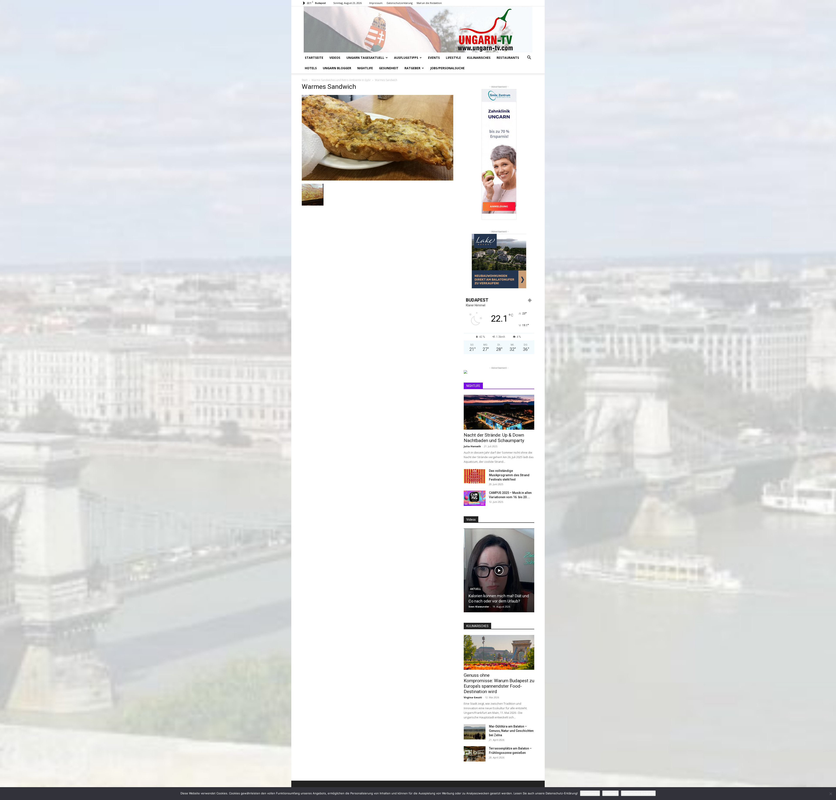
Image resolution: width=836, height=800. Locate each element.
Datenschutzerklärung (400, 3)
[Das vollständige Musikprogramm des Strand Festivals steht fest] (474, 476)
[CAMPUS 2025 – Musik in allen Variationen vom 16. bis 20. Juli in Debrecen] (474, 498)
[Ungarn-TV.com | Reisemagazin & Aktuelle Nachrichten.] (418, 29)
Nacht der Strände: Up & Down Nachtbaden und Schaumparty (494, 437)
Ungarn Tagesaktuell (365, 58)
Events (434, 58)
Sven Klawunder (479, 606)
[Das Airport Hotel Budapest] (499, 570)
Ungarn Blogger (337, 68)
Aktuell (475, 594)
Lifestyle (453, 58)
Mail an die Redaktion (429, 3)
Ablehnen (610, 793)
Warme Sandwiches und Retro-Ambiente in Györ (341, 80)
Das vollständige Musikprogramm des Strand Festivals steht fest (509, 475)
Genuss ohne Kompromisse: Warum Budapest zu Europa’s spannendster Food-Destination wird (499, 683)
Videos (334, 58)
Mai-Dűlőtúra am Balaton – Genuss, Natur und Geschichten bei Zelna (511, 731)
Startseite (314, 58)
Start (304, 80)
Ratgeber (412, 68)
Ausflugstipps (406, 58)
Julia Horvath (472, 446)
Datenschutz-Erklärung (638, 793)
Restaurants (508, 58)
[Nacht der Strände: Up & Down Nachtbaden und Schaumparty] (499, 412)
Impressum (376, 3)
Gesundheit (388, 68)
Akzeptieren (590, 793)
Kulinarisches (478, 58)
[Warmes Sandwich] (377, 179)
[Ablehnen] (830, 794)
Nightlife (365, 68)
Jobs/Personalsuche (447, 68)
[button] (529, 58)
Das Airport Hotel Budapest (492, 601)
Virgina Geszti (473, 697)
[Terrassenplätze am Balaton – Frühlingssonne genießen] (474, 753)
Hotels (311, 68)
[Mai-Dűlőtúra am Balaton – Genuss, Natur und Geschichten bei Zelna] (474, 731)
